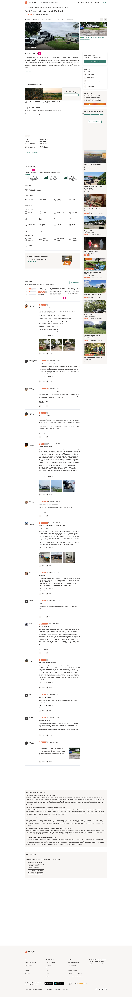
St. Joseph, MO (97, 100)
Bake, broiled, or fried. (45, 446)
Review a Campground (30, 962)
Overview (27, 19)
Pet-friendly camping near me (75, 976)
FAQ (62, 19)
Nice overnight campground (47, 662)
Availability (70, 19)
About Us (48, 968)
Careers (48, 973)
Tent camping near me (73, 962)
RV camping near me (73, 965)
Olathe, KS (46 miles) (34, 865)
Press (47, 970)
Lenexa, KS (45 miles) (34, 867)
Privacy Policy (57, 989)
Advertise (48, 965)
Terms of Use (65, 989)
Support (48, 976)
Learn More (28, 174)
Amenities (48, 19)
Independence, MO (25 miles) (36, 872)
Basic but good (43, 745)
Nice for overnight (44, 415)
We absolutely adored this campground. (51, 391)
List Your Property (95, 2)
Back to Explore (29, 7)
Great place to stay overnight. (48, 363)
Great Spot (42, 575)
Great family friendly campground (49, 504)
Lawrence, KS (96, 97)
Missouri (42, 7)
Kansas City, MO (95, 95)
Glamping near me (72, 970)
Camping (36, 7)
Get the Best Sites (82, 2)
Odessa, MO (48, 7)
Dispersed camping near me (75, 973)
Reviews (56, 19)
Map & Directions (38, 19)
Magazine (27, 973)
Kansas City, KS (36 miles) (35, 874)
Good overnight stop (45, 307)
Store (40, 603)
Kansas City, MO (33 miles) (35, 862)
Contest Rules (49, 989)
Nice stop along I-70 (45, 697)
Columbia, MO (97, 99)
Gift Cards (27, 968)
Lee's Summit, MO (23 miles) (36, 869)
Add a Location (28, 965)
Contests (27, 970)
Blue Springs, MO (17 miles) (35, 870)
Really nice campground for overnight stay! (52, 525)
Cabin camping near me (74, 968)
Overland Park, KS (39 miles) (36, 864)
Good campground (44, 720)
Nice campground (44, 626)
